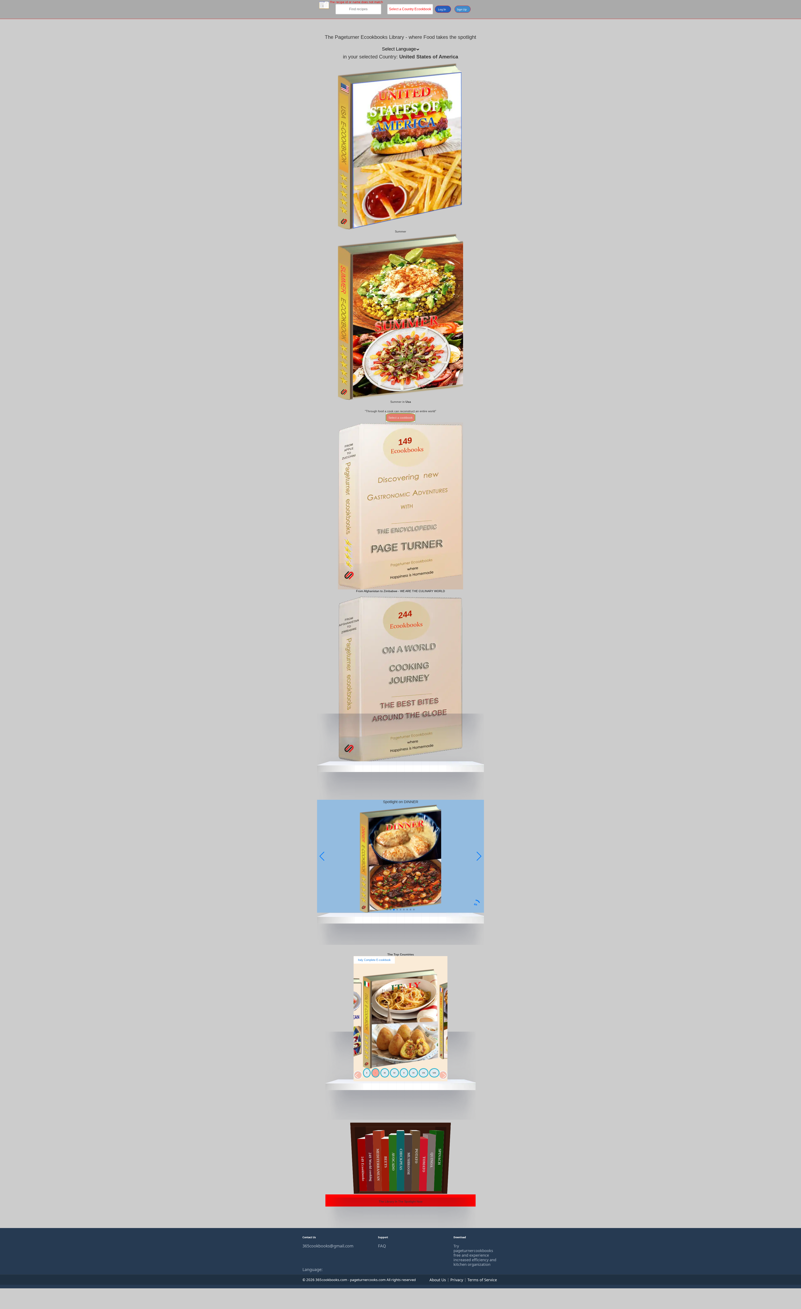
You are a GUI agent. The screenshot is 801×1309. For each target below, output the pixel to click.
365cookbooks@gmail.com (325, 1246)
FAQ (382, 1246)
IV (394, 1073)
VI (413, 1073)
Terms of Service (482, 1279)
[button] (479, 856)
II (375, 1073)
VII (423, 1073)
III (385, 1073)
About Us (437, 1279)
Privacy (456, 1279)
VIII (434, 1073)
